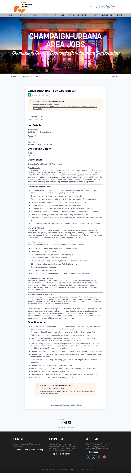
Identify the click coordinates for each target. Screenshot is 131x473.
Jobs (45, 15)
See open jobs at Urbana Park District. (46, 104)
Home (10, 15)
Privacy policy (61, 427)
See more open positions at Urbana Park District (65, 405)
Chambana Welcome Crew (78, 15)
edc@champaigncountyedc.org (30, 450)
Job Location (33, 130)
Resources (93, 452)
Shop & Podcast (58, 15)
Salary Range (33, 142)
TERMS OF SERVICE (86, 469)
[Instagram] (108, 6)
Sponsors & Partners (62, 454)
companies (30, 76)
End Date (31, 153)
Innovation (21, 15)
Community (34, 15)
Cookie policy (70, 427)
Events (119, 15)
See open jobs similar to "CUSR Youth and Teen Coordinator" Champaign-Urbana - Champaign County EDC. (65, 108)
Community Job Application (102, 15)
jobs (15, 76)
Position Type (33, 136)
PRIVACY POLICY (74, 469)
